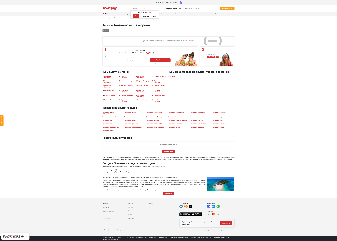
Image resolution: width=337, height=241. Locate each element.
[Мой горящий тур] (110, 8)
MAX (177, 2)
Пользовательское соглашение (179, 237)
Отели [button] (105, 30)
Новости (151, 211)
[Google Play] (185, 214)
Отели (104, 215)
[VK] (181, 206)
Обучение (130, 207)
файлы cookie (13, 235)
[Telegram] (213, 206)
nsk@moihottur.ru (162, 237)
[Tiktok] (190, 206)
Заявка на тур (2, 120)
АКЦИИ (106, 203)
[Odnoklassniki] (186, 206)
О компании (131, 218)
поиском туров (213, 57)
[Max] (181, 2)
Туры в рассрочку (107, 218)
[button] (110, 77)
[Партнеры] (221, 214)
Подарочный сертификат (109, 211)
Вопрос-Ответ (131, 203)
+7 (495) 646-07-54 (173, 8)
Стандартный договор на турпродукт (200, 237)
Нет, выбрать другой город (148, 16)
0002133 (118, 239)
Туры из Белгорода (107, 18)
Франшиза (130, 211)
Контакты (130, 214)
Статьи (150, 207)
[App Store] (196, 214)
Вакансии (151, 203)
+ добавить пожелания (160, 63)
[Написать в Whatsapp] (218, 206)
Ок (27, 236)
